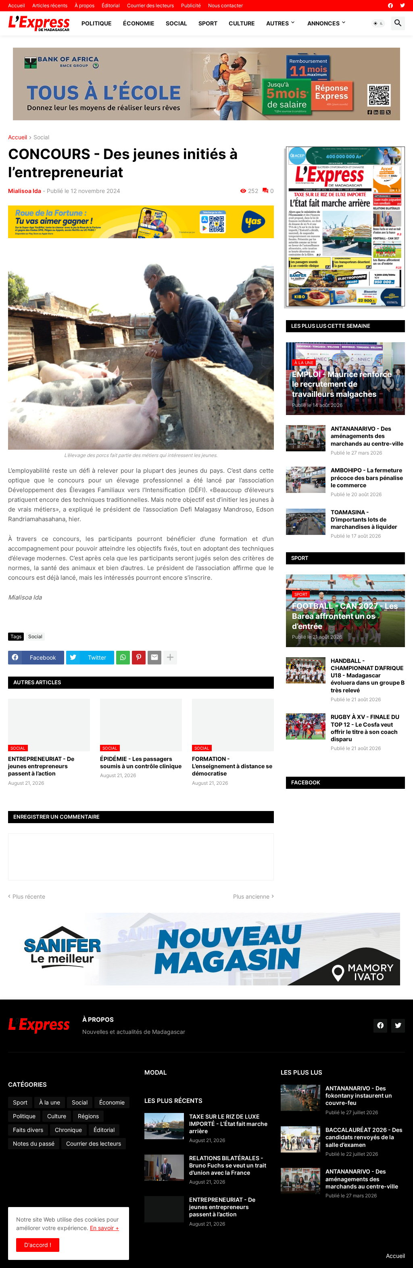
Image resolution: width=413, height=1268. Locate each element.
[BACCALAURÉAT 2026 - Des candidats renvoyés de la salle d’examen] (300, 1139)
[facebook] (390, 5)
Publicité (191, 5)
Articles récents (49, 5)
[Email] (154, 657)
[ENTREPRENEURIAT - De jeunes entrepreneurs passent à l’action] (164, 1209)
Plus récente (29, 896)
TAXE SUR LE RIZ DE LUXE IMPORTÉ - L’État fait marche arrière (228, 1123)
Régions (88, 1116)
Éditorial (111, 5)
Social (176, 23)
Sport (207, 23)
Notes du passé (33, 1143)
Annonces (323, 23)
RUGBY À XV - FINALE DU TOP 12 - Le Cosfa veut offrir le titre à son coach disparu (365, 727)
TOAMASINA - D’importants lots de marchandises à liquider (364, 519)
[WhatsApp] (123, 657)
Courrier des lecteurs (150, 5)
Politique (96, 23)
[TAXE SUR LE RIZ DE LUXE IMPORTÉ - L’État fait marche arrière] (164, 1126)
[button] (378, 23)
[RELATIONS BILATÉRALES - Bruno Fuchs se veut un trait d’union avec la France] (164, 1168)
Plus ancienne (251, 896)
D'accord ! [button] (37, 1244)
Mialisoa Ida (24, 190)
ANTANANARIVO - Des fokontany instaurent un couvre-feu (358, 1095)
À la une (49, 1102)
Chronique (68, 1129)
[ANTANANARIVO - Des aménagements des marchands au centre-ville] (305, 438)
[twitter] (402, 5)
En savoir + (104, 1227)
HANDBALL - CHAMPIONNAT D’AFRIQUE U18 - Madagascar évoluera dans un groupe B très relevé (368, 675)
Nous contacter (225, 5)
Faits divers (28, 1129)
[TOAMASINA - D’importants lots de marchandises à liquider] (305, 522)
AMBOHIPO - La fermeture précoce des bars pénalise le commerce (367, 477)
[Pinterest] (139, 657)
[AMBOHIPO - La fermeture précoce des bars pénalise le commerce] (305, 480)
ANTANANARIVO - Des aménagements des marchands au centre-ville (367, 435)
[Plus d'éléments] (170, 657)
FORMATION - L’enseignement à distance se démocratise (232, 766)
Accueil (16, 5)
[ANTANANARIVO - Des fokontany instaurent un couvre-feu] (300, 1098)
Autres (277, 23)
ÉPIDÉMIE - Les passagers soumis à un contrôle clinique (140, 762)
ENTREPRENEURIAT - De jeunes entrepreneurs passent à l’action (41, 766)
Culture (242, 23)
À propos (84, 5)
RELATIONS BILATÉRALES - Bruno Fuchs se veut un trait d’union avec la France (227, 1165)
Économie (138, 23)
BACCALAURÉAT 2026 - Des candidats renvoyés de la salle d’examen (364, 1137)
